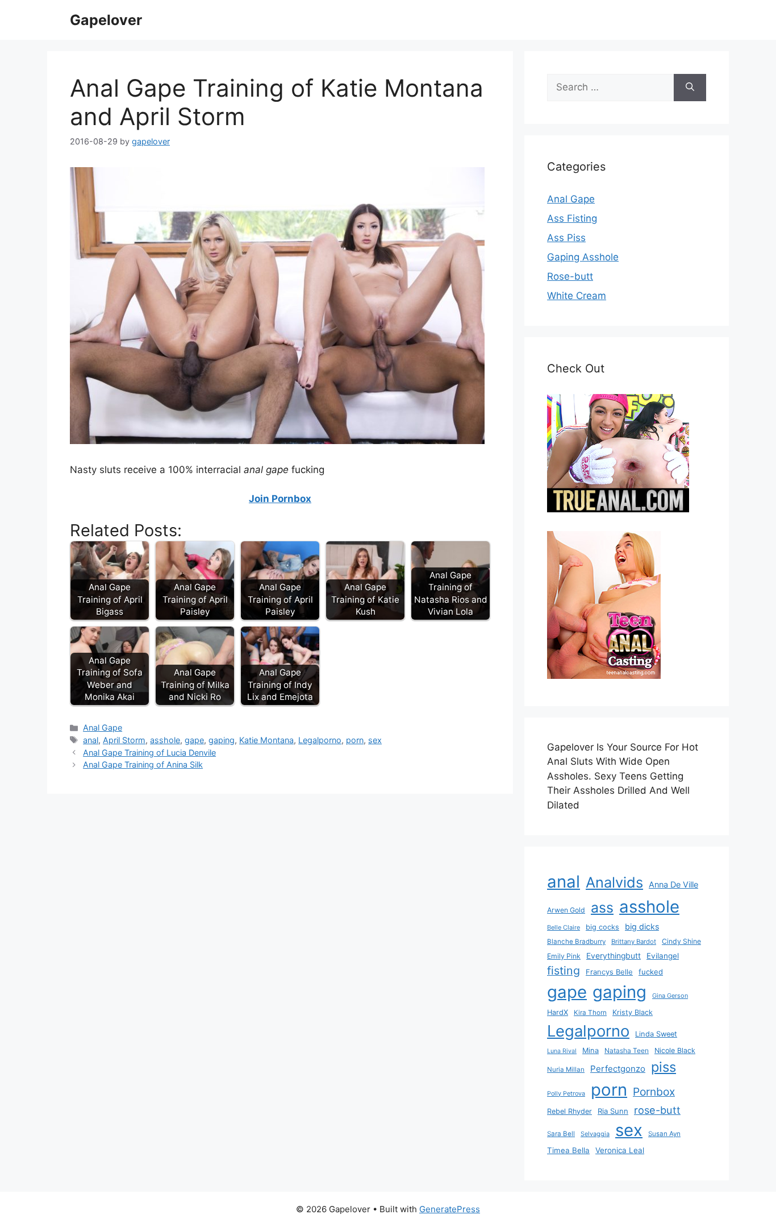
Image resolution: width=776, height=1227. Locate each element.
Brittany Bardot (633, 942)
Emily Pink (564, 956)
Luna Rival (562, 1051)
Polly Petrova (566, 1093)
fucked (651, 971)
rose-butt (657, 1110)
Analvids (614, 882)
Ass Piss (566, 237)
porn (355, 740)
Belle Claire (563, 927)
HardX (557, 1012)
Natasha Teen (626, 1050)
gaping (221, 740)
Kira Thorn (590, 1013)
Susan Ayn (664, 1134)
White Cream (576, 295)
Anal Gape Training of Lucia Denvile (149, 752)
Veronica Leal (619, 1150)
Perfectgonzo (617, 1068)
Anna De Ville (673, 885)
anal (90, 740)
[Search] (690, 87)
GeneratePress (449, 1209)
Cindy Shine (681, 941)
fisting (563, 970)
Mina (590, 1050)
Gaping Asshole (583, 257)
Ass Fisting (572, 218)
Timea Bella (568, 1150)
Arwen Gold (566, 910)
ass (602, 907)
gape (194, 740)
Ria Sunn (613, 1111)
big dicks (642, 926)
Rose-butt (570, 276)
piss (663, 1067)
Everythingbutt (613, 955)
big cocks (602, 927)
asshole (165, 740)
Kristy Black (632, 1012)
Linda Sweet (656, 1034)
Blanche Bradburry (576, 942)
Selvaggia (595, 1134)
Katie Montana (266, 740)
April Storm (124, 740)
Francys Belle (609, 971)
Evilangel (662, 955)
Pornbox (654, 1092)
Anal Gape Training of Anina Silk (143, 764)
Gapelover (106, 19)
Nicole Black (674, 1050)
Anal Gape (102, 727)
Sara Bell (561, 1134)
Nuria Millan (566, 1069)
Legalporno (319, 740)
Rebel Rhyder (569, 1111)
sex (375, 740)
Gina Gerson (670, 996)
